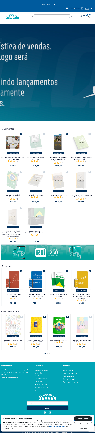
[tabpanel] (12, 332)
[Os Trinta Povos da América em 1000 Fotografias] (13, 142)
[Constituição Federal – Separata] (58, 280)
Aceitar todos (83, 418)
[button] (13, 153)
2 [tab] (47, 353)
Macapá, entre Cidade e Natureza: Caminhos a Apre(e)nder (58, 159)
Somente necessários (83, 424)
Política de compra (69, 376)
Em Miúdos (38, 382)
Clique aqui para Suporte (9, 377)
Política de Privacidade (57, 426)
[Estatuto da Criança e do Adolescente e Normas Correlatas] (81, 280)
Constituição (39, 376)
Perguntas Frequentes (70, 382)
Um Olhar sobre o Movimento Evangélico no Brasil (81, 196)
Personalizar (83, 428)
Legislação (38, 373)
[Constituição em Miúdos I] (59, 325)
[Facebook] (45, 412)
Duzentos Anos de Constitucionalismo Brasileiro (35, 232)
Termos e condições (69, 379)
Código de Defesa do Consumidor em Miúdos (36, 341)
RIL (36, 390)
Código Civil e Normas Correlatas (13, 295)
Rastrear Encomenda (70, 373)
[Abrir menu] (66, 8)
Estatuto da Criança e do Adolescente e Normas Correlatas (81, 296)
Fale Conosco (6, 366)
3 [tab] (49, 353)
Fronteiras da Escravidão (58, 195)
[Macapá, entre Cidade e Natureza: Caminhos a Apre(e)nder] (58, 142)
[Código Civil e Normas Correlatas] (13, 280)
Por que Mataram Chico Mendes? (35, 158)
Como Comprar (68, 370)
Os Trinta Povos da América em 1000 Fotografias (12, 158)
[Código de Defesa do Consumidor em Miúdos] (36, 325)
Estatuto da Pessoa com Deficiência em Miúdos (82, 341)
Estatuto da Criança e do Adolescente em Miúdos (13, 341)
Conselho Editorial (41, 379)
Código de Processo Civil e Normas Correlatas (35, 295)
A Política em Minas (36, 195)
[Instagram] (50, 412)
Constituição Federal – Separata (58, 295)
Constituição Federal (41, 370)
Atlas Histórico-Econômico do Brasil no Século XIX (81, 158)
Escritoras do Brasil (41, 384)
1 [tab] (45, 353)
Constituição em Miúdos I (59, 340)
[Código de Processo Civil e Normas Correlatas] (36, 280)
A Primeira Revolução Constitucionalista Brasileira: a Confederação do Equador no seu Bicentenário (13, 233)
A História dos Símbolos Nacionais (12, 196)
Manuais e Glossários (41, 387)
